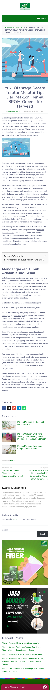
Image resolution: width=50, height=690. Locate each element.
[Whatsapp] (24, 408)
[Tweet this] (9, 408)
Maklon (13, 460)
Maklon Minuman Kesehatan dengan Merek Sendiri (29, 447)
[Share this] (4, 408)
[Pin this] (14, 408)
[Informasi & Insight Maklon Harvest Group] (25, 6)
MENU (43, 18)
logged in (16, 519)
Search (5, 529)
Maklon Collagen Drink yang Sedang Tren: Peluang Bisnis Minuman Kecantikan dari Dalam (31, 436)
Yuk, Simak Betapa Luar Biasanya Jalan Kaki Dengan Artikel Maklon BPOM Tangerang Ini (38, 473)
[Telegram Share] (19, 408)
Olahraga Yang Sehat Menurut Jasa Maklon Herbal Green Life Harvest (12, 471)
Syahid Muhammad (14, 488)
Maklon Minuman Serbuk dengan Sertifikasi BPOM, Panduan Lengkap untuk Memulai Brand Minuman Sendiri (23, 661)
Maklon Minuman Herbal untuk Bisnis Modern (30, 423)
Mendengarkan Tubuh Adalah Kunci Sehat (25, 259)
